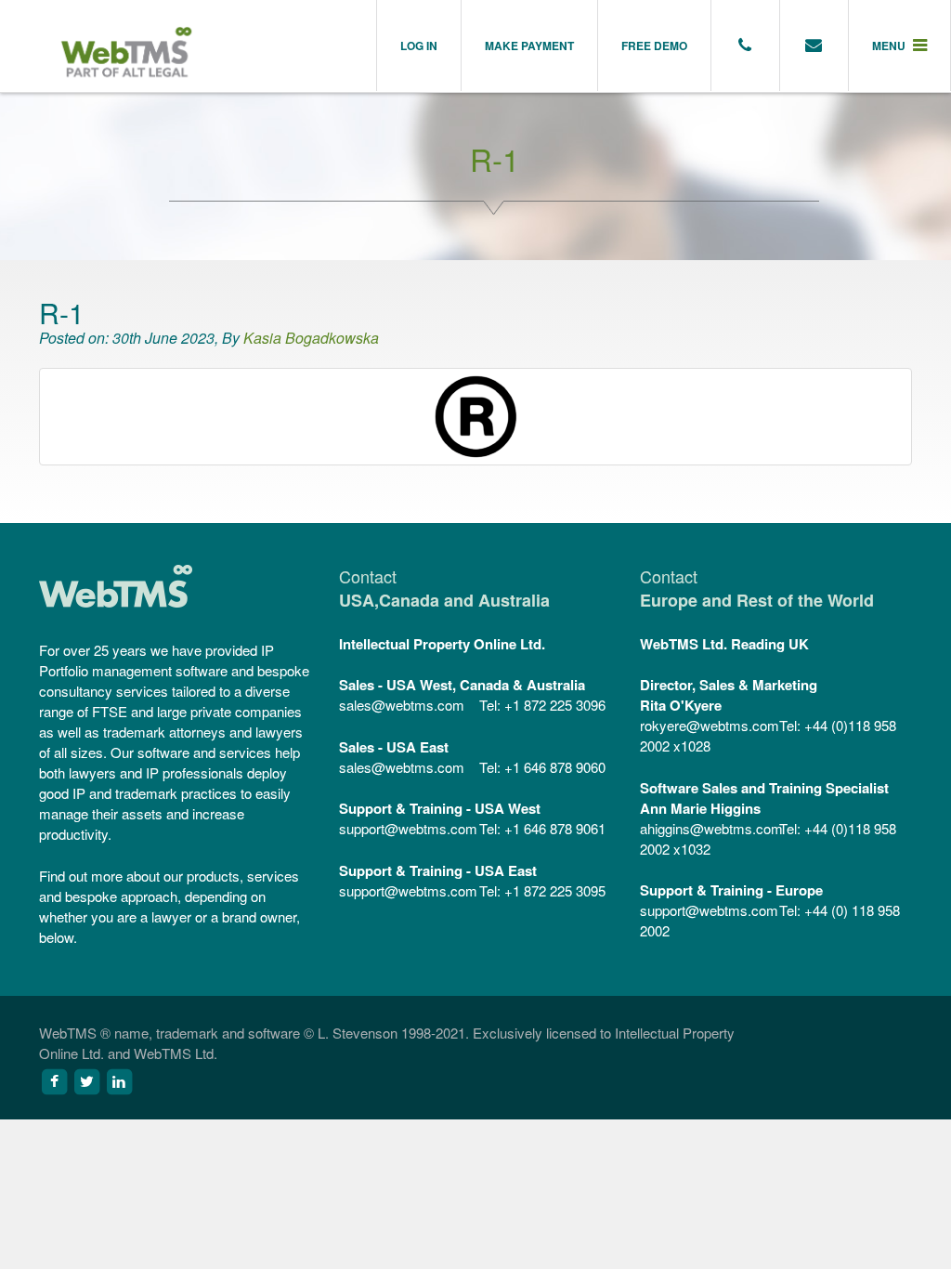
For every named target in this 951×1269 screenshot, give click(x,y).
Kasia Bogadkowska (311, 337)
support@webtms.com (407, 828)
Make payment (529, 45)
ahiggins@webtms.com (708, 828)
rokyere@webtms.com (708, 725)
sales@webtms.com (401, 704)
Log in (418, 45)
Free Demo (654, 45)
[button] (900, 45)
